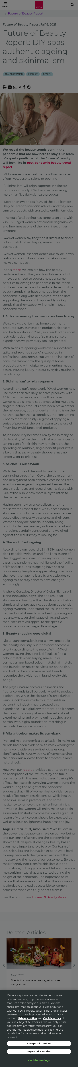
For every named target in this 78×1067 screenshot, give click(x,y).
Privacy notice (27, 1018)
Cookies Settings (39, 1060)
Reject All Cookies (39, 1051)
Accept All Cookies (39, 1043)
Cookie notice (52, 1018)
